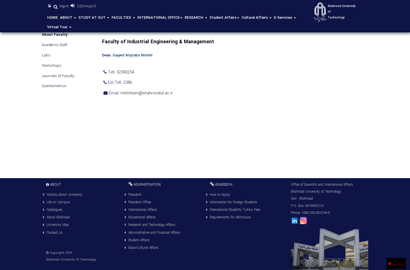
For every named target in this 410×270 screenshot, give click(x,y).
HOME (52, 18)
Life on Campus (58, 202)
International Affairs (142, 209)
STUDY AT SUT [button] (92, 18)
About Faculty (54, 35)
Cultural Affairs (255, 18)
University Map (58, 225)
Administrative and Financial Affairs (154, 232)
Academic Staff (54, 45)
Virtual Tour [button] (58, 27)
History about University (64, 194)
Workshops (51, 66)
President (134, 194)
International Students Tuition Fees (235, 209)
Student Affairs (223, 18)
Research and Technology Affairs (151, 225)
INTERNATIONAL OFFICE (158, 18)
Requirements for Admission (230, 217)
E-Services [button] (283, 18)
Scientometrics (54, 86)
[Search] (55, 6)
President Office (139, 202)
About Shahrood (58, 217)
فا (50, 6)
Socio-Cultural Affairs (143, 247)
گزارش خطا (398, 264)
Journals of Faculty (58, 76)
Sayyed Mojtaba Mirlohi (132, 55)
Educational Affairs (142, 217)
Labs (46, 55)
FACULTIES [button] (122, 18)
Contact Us (55, 232)
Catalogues (54, 209)
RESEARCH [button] (194, 18)
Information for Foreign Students (233, 202)
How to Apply (220, 194)
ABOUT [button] (66, 18)
